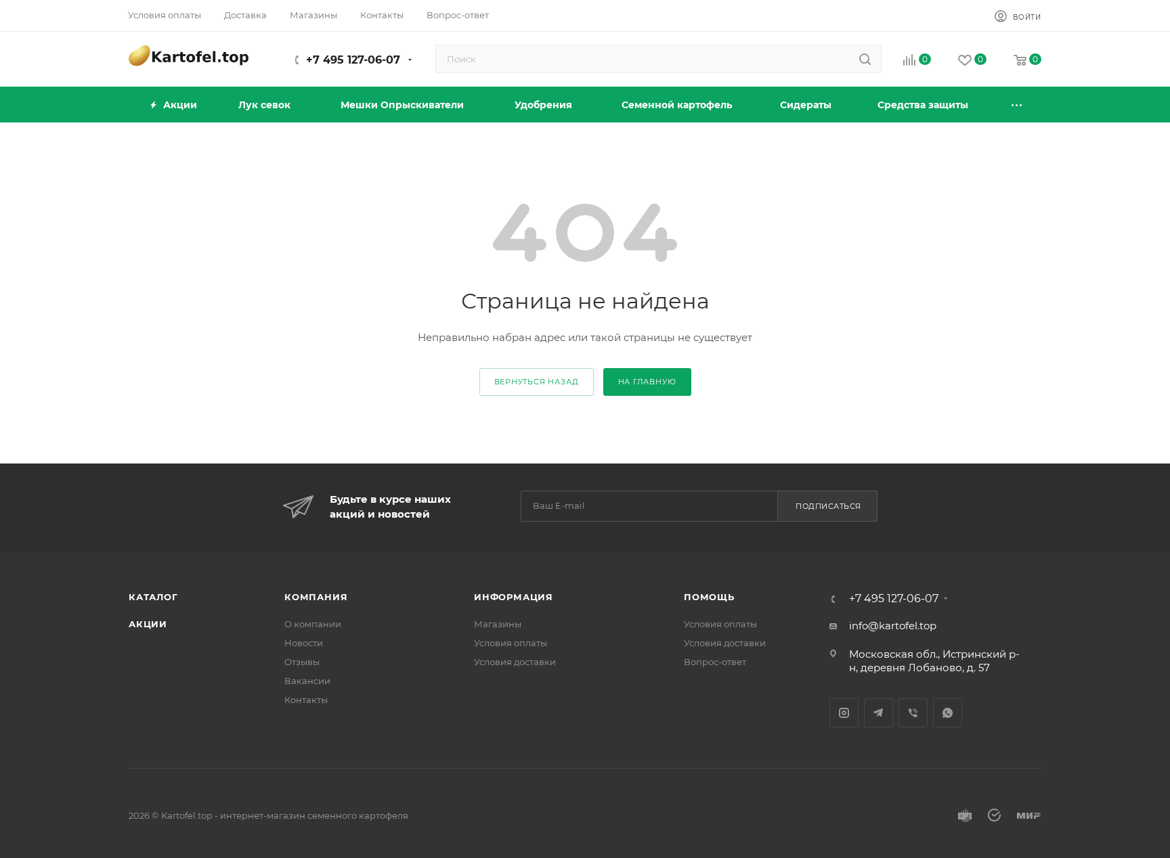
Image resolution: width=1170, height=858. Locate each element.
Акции (148, 623)
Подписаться (828, 506)
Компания (315, 596)
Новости (303, 642)
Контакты (306, 699)
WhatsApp (947, 712)
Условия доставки (515, 661)
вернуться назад (536, 381)
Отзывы (302, 661)
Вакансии (307, 680)
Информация (513, 596)
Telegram (878, 712)
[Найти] (865, 59)
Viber (913, 712)
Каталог (153, 596)
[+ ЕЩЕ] (1017, 104)
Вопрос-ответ (715, 661)
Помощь (709, 596)
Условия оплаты (510, 642)
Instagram (844, 712)
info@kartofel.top (892, 625)
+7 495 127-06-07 (353, 59)
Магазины (497, 623)
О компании (312, 623)
